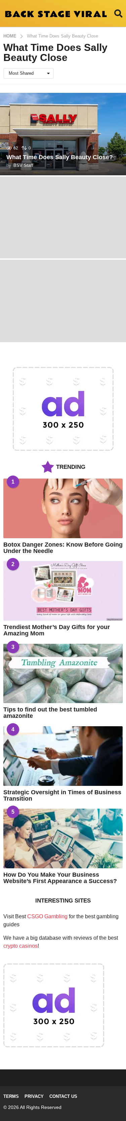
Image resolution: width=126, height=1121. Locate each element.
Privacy (34, 1096)
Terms (11, 1096)
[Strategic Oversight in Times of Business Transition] (63, 756)
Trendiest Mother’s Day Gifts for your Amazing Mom (56, 630)
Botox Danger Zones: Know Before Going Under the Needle (63, 547)
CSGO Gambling (47, 916)
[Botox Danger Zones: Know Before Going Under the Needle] (63, 508)
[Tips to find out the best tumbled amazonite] (63, 673)
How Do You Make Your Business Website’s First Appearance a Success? (60, 877)
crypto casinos (20, 946)
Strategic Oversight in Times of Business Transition (62, 795)
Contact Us (63, 1096)
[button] (118, 13)
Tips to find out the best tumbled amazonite (50, 712)
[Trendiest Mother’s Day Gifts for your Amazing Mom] (63, 591)
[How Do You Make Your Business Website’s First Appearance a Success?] (63, 838)
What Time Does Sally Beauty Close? (59, 157)
